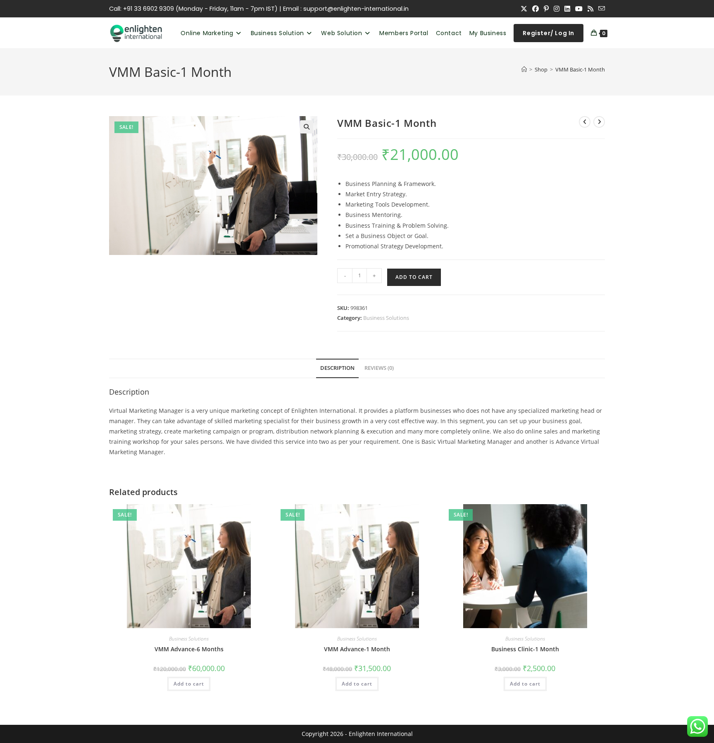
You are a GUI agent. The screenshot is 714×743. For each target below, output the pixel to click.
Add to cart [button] (189, 683)
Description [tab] (337, 368)
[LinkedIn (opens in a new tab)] (567, 9)
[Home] (524, 69)
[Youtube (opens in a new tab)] (579, 9)
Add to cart (414, 277)
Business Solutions (386, 317)
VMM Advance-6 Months (189, 649)
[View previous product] (584, 122)
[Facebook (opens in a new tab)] (535, 9)
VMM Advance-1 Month (357, 649)
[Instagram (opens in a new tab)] (556, 9)
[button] (306, 126)
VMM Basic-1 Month (580, 69)
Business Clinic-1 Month (525, 649)
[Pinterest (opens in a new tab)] (546, 9)
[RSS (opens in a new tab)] (590, 9)
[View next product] (599, 122)
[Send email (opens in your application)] (600, 9)
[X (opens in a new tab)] (524, 9)
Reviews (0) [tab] (379, 368)
